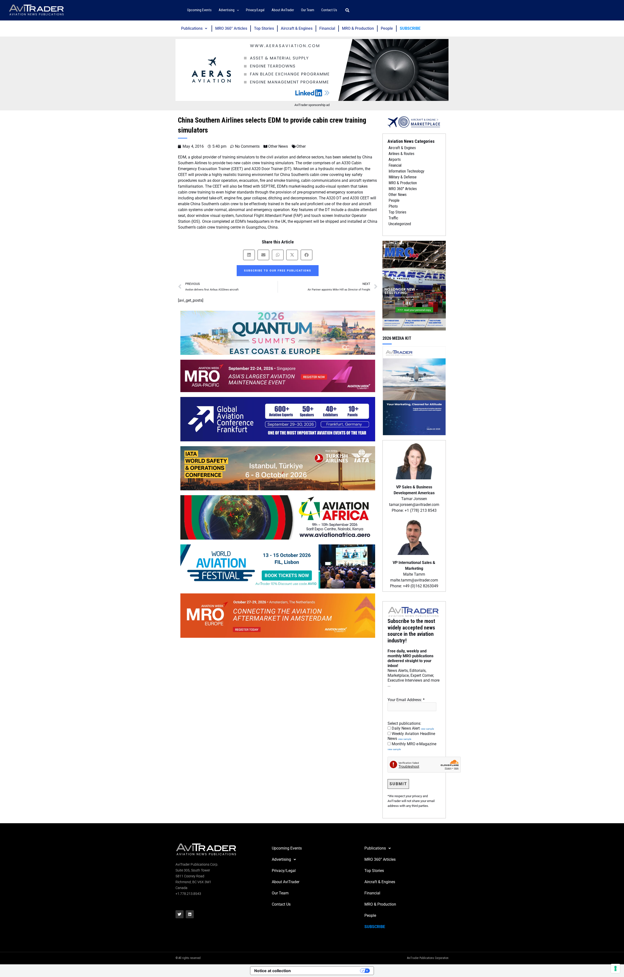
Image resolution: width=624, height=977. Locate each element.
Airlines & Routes (401, 153)
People (387, 28)
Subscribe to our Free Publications (277, 270)
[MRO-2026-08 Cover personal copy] (414, 285)
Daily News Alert (412, 728)
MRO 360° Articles (231, 28)
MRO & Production (358, 28)
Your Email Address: (406, 699)
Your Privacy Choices (328, 970)
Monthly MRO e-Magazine (412, 746)
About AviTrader (285, 882)
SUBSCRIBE (410, 28)
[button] (236, 10)
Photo (393, 206)
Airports (395, 159)
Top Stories (264, 28)
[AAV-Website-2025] (312, 70)
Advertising (281, 859)
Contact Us (281, 904)
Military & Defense (403, 177)
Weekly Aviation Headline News (411, 736)
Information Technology (406, 171)
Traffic (393, 218)
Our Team (280, 893)
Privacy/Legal (284, 870)
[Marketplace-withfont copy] (414, 121)
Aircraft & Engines (296, 28)
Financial (327, 28)
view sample (427, 728)
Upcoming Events (287, 848)
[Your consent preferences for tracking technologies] (615, 968)
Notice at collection (272, 970)
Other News (278, 146)
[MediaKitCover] (414, 390)
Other (301, 146)
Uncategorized (400, 224)
